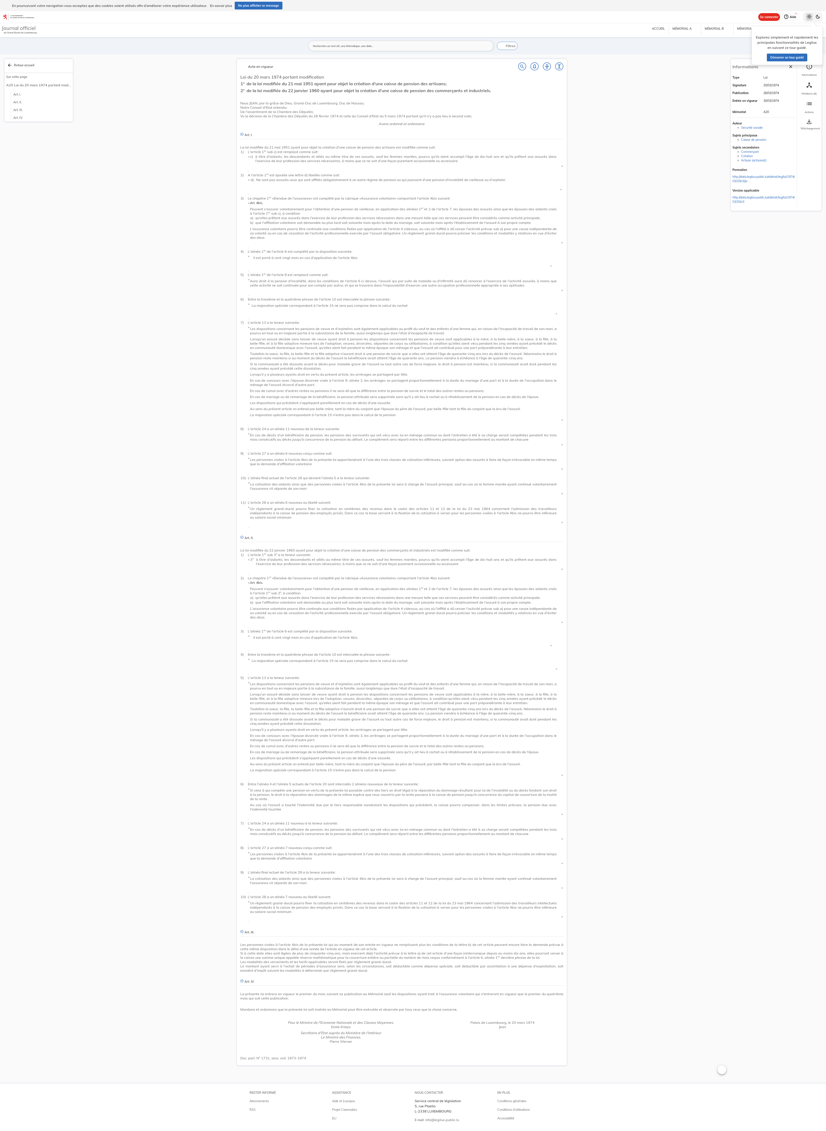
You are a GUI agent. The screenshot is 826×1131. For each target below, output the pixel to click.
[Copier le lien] (753, 170)
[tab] (809, 69)
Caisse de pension (753, 140)
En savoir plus (221, 5)
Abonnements (259, 1101)
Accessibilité (505, 1118)
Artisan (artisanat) (753, 160)
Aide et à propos (343, 1101)
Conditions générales (511, 1101)
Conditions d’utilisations (513, 1110)
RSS (253, 1110)
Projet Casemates (344, 1110)
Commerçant (750, 152)
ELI (334, 1118)
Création (747, 156)
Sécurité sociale (752, 128)
